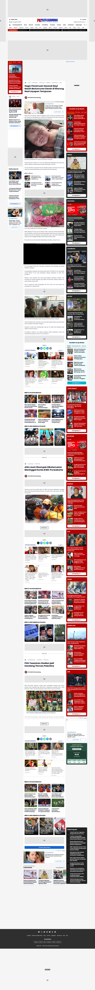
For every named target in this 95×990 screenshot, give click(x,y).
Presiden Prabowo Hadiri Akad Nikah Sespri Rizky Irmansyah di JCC (79, 224)
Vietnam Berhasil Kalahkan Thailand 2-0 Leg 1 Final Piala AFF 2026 (44, 810)
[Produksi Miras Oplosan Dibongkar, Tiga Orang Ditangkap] (58, 399)
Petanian (52, 25)
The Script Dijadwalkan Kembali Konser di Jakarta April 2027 (14, 76)
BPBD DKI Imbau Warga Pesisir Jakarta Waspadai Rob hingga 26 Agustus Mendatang (79, 364)
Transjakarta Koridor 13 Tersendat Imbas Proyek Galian (79, 318)
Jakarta (15, 27)
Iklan (64, 935)
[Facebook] (41, 348)
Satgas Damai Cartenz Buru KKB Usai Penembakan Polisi (79, 520)
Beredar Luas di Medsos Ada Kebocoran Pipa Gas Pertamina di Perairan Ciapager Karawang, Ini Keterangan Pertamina (77, 870)
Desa (25, 25)
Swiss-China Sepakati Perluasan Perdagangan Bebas (80, 357)
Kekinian (49, 942)
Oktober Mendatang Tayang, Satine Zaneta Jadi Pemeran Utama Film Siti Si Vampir (15, 116)
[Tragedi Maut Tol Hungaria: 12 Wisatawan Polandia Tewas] (70, 332)
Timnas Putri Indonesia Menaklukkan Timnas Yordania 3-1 (58, 810)
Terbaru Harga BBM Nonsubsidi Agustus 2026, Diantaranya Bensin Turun (78, 838)
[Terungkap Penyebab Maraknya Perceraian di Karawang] (27, 185)
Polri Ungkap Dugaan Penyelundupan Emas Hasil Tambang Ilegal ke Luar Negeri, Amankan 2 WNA (43, 406)
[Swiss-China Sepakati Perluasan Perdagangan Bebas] (70, 358)
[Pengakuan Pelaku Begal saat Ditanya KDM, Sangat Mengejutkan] (70, 419)
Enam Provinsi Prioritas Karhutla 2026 (79, 237)
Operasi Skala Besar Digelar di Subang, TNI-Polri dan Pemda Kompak (80, 425)
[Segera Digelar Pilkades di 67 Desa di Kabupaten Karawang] (31, 609)
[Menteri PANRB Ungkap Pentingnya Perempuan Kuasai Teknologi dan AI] (70, 661)
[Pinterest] (55, 932)
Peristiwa (37, 25)
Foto (79, 27)
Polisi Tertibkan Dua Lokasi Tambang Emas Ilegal (44, 421)
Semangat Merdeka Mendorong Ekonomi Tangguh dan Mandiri (80, 377)
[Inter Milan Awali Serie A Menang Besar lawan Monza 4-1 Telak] (15, 175)
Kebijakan (53, 935)
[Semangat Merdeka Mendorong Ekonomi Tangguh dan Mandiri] (70, 378)
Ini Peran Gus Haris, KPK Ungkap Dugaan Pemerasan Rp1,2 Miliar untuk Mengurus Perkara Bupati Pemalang (77, 875)
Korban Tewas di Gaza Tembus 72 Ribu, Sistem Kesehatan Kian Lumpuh (45, 832)
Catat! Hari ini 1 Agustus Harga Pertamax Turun (77, 833)
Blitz (45, 942)
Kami (44, 935)
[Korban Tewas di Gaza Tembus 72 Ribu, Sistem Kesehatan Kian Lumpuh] (46, 826)
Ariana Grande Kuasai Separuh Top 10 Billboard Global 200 (15, 87)
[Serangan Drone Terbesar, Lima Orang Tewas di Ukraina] (70, 615)
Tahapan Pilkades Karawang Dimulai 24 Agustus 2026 (77, 30)
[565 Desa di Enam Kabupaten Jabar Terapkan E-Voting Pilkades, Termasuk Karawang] (31, 633)
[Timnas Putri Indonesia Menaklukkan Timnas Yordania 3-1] (58, 803)
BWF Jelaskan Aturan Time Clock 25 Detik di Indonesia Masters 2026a (78, 848)
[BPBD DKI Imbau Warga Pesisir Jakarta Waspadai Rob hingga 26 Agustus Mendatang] (70, 364)
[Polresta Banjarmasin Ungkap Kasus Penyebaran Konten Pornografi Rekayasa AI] (47, 185)
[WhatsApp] (44, 348)
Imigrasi (45, 27)
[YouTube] (50, 932)
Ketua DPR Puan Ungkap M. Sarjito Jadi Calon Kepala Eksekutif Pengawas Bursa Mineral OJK (80, 701)
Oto (70, 27)
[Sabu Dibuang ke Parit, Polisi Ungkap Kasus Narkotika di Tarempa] (76, 492)
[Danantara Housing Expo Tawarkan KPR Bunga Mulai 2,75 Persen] (70, 144)
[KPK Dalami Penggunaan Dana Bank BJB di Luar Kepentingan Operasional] (70, 568)
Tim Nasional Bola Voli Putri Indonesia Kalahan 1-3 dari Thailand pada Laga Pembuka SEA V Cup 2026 (46, 442)
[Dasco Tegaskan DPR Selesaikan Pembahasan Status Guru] (70, 708)
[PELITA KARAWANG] (47, 20)
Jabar (10, 27)
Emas (66, 27)
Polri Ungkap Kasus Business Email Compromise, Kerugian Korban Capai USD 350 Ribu (57, 421)
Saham (55, 27)
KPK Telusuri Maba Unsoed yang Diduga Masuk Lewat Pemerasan (31, 406)
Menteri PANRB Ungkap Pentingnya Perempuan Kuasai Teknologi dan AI (80, 660)
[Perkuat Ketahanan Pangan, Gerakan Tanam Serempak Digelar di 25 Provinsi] (70, 351)
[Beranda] (25, 82)
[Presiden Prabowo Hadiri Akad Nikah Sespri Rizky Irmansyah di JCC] (70, 225)
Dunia (27, 27)
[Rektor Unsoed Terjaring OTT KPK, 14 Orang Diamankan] (70, 555)
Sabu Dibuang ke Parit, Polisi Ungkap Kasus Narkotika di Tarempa (75, 502)
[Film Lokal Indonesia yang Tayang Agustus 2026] (15, 103)
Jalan (64, 25)
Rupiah (60, 27)
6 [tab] (77, 85)
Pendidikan (45, 25)
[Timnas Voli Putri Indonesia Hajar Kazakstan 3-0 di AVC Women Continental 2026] (70, 131)
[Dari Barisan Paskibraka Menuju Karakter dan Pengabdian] (46, 633)
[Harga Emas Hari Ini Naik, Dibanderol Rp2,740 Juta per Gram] (70, 466)
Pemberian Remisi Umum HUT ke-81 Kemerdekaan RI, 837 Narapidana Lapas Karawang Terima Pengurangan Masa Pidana (31, 421)
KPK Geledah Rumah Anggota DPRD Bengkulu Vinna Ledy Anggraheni (80, 561)
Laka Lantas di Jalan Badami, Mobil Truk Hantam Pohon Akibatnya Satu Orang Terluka (61, 638)
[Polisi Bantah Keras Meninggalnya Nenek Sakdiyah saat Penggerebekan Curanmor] (27, 178)
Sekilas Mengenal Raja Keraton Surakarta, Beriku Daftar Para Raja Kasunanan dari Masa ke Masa (78, 880)
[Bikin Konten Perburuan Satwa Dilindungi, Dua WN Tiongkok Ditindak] (70, 371)
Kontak (48, 935)
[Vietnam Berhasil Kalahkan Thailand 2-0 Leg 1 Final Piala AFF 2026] (44, 803)
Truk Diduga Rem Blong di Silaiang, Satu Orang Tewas (75, 313)
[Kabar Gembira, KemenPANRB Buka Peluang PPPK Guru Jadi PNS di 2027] (70, 695)
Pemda (59, 25)
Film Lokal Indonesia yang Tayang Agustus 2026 (15, 110)
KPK (40, 27)
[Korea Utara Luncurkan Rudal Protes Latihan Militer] (70, 654)
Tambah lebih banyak (44, 847)
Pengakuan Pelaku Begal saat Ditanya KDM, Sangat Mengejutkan (80, 418)
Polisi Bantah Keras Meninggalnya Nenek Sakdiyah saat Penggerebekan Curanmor (37, 177)
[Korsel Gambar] (79, 74)
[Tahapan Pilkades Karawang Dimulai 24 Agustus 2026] (45, 874)
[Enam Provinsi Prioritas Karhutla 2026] (70, 238)
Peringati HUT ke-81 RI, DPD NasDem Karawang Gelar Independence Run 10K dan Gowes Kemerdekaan (44, 617)
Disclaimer (59, 935)
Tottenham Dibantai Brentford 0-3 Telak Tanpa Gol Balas (15, 190)
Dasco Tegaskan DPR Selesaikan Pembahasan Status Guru (79, 708)
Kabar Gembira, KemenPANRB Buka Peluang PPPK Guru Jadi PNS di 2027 (79, 695)
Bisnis (50, 27)
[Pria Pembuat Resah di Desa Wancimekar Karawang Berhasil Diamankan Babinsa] (31, 595)
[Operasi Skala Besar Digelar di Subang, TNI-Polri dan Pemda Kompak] (70, 425)
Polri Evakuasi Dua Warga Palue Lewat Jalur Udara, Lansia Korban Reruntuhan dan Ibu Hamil (58, 177)
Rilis (67, 935)
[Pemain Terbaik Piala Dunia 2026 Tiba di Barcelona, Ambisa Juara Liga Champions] (44, 788)
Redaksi (29, 935)
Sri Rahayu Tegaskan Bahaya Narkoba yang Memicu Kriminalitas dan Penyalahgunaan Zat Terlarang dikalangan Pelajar (58, 617)
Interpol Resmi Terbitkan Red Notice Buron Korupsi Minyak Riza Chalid (30, 832)
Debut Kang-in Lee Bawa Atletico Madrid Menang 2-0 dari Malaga (30, 795)
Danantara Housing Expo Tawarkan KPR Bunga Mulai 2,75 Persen (80, 143)
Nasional (21, 27)
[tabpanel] (79, 74)
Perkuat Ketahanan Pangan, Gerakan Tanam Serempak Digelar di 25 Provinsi (80, 351)
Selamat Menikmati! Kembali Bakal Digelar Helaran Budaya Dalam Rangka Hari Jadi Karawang (37, 30)
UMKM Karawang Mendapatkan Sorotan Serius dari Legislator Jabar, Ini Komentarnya (60, 882)
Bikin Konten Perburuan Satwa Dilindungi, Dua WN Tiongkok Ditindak (79, 370)
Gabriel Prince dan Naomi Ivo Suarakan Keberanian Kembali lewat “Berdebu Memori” (15, 82)
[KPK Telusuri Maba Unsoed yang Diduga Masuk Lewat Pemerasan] (31, 399)
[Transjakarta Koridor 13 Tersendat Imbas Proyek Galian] (70, 318)
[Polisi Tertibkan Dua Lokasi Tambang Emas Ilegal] (44, 413)
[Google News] (44, 932)
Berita (41, 942)
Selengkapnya (14, 91)
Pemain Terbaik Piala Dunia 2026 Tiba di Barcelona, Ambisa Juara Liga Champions (43, 795)
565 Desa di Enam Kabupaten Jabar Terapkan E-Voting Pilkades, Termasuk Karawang (31, 638)
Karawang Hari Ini (17, 25)
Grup (46, 945)
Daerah (31, 25)
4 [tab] (76, 85)
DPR (36, 27)
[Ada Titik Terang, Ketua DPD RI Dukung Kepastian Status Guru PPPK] (76, 680)
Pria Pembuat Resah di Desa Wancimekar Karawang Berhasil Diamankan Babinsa (31, 602)
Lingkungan (79, 25)
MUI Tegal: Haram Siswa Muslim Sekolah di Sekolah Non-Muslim (78, 859)
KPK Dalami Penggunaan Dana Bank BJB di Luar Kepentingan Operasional (79, 568)
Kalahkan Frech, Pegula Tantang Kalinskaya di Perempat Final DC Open (31, 442)
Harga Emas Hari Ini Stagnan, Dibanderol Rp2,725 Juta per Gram (80, 472)
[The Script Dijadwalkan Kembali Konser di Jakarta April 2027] (15, 69)
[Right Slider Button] (85, 24)
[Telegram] (47, 348)
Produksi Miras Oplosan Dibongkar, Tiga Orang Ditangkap (58, 406)
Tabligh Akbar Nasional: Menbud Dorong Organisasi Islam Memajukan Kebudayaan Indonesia (79, 231)
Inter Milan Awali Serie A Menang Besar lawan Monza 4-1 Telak (15, 182)
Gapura (36, 942)
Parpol (31, 27)
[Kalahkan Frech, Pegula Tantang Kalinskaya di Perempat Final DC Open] (31, 437)
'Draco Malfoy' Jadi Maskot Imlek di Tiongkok (61, 832)
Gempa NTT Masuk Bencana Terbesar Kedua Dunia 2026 (79, 601)
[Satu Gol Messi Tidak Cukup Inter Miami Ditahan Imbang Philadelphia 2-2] (31, 803)
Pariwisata (71, 25)
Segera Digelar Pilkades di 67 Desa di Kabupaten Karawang (30, 617)
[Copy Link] (50, 348)
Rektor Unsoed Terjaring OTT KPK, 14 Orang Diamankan (79, 555)
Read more (44, 527)
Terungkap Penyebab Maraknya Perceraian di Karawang (37, 184)
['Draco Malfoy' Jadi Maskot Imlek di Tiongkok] (61, 826)
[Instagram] (47, 932)
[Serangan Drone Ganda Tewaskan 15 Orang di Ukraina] (76, 587)
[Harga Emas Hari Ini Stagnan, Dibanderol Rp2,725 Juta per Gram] (70, 473)
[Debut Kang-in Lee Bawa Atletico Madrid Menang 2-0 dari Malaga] (31, 788)
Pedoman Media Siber (37, 935)
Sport (54, 942)
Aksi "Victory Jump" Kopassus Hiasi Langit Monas (76, 642)
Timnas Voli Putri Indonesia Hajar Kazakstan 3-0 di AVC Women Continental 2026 (14, 197)
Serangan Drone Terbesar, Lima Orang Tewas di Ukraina (79, 614)
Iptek (74, 27)
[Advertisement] (47, 9)
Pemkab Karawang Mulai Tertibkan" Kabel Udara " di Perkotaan (79, 647)
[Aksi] (76, 634)
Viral (83, 27)
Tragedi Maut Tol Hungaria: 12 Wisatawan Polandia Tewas (79, 331)
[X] (38, 348)
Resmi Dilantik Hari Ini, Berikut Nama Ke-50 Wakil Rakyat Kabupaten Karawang (78, 843)
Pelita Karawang (55, 945)
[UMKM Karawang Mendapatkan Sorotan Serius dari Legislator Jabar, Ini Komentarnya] (60, 874)
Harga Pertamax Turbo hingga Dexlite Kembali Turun (77, 864)
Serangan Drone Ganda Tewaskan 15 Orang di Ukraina (76, 596)
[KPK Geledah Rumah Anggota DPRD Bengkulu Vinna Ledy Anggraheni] (70, 562)
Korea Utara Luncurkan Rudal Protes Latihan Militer (79, 654)
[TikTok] (52, 932)
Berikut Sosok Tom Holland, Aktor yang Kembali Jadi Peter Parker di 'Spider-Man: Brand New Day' (15, 121)
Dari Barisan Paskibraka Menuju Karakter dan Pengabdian (46, 638)
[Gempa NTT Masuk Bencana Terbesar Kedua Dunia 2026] (70, 601)
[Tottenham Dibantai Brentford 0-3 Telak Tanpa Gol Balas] (70, 124)
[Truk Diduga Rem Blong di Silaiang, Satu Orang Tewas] (76, 304)
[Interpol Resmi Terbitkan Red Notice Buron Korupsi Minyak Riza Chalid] (31, 826)
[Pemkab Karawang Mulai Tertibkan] (70, 648)
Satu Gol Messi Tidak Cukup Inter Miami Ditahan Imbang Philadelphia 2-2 (31, 810)
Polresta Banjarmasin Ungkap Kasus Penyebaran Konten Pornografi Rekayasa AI (57, 184)
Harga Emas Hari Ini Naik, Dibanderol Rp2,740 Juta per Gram (80, 466)
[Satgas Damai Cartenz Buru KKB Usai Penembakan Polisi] (70, 521)
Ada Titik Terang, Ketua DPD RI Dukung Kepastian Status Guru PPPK (76, 689)
